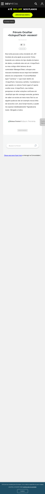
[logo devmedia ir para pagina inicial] (11, 4)
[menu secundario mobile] (3, 3)
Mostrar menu (9, 21)
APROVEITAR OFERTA (22, 15)
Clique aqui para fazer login (13, 155)
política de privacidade (29, 487)
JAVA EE (22, 49)
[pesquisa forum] (36, 146)
